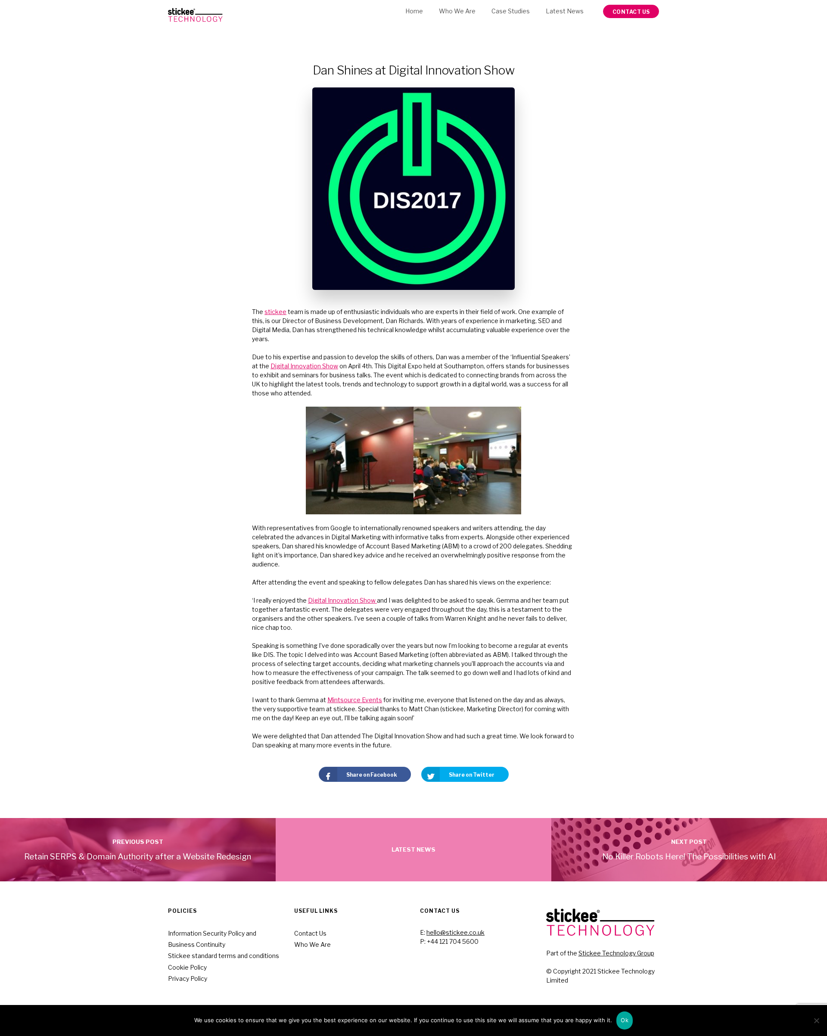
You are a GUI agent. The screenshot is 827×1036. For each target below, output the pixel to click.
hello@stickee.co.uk (455, 932)
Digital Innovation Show (304, 366)
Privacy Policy (187, 978)
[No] (816, 1020)
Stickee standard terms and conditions (223, 955)
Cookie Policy (187, 967)
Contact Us (310, 933)
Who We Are (457, 11)
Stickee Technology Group (616, 953)
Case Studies (510, 11)
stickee (275, 311)
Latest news (565, 11)
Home (414, 11)
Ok (624, 1020)
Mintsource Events (354, 699)
